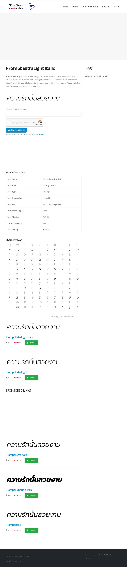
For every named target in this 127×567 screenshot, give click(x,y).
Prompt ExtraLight (16, 372)
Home (65, 7)
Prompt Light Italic (16, 455)
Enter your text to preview (16, 109)
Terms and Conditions (37, 134)
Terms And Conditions (106, 555)
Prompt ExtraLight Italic (19, 337)
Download (32, 343)
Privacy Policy (91, 555)
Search (116, 7)
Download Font (17, 130)
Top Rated (106, 7)
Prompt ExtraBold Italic (19, 490)
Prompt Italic (13, 525)
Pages (89, 558)
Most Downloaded (90, 7)
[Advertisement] (63, 36)
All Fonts (75, 7)
